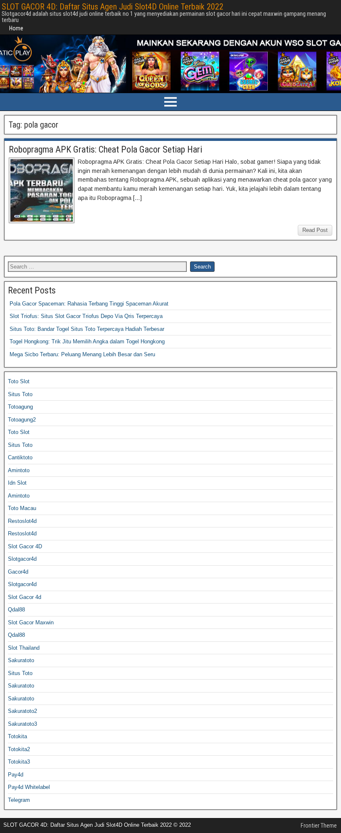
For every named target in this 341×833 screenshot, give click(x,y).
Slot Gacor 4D (25, 546)
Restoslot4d (22, 521)
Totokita (17, 736)
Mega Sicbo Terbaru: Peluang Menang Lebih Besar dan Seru (82, 354)
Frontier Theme (319, 825)
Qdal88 (16, 609)
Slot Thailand (24, 648)
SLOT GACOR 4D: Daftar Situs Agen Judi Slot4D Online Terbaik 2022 (112, 7)
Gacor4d (18, 572)
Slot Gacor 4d (24, 597)
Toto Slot (19, 381)
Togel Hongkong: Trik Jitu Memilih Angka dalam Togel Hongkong (87, 341)
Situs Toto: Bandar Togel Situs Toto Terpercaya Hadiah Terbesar (87, 329)
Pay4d (15, 774)
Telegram (19, 800)
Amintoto (19, 470)
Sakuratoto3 (22, 724)
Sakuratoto (21, 660)
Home (16, 28)
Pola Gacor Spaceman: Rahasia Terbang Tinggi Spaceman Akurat (89, 304)
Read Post (315, 230)
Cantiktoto (20, 457)
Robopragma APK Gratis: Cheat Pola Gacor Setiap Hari (105, 149)
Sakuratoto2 (22, 711)
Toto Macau (22, 508)
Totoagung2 (22, 419)
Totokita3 (19, 762)
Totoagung (20, 407)
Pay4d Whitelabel (29, 787)
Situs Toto (20, 394)
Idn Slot (17, 483)
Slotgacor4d (22, 559)
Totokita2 (19, 749)
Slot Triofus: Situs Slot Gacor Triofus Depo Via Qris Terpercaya (86, 316)
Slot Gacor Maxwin (31, 622)
